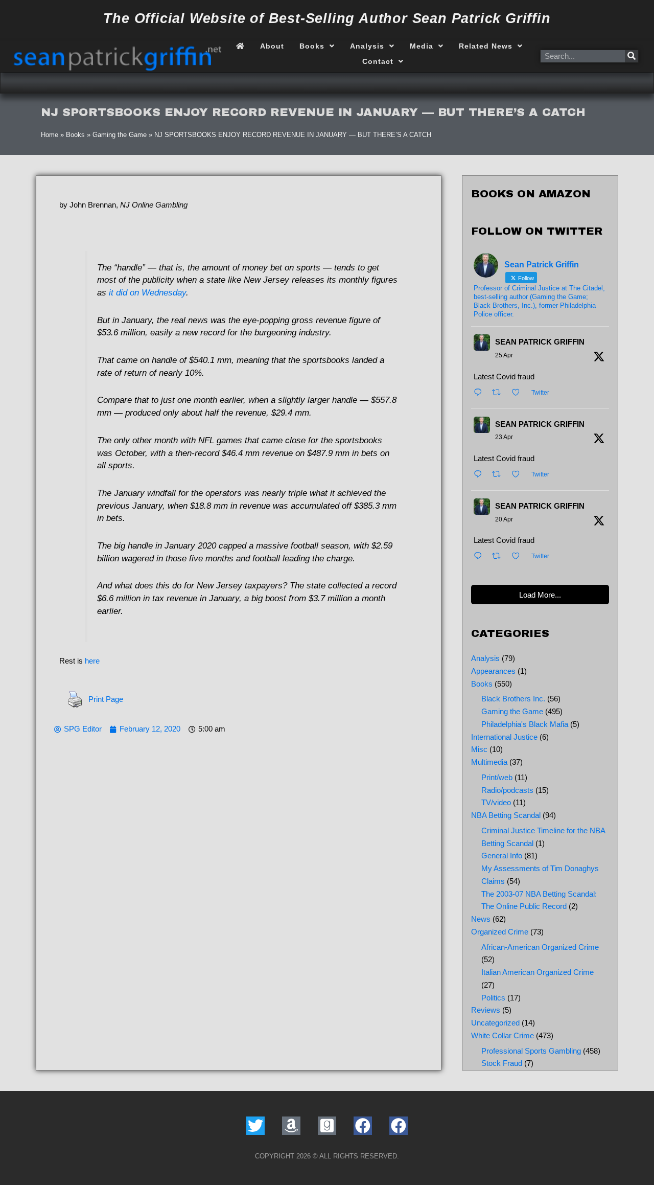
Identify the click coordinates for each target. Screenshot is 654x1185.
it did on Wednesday (147, 292)
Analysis (367, 46)
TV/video (496, 802)
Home (49, 135)
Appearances (493, 671)
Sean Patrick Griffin (540, 341)
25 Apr (504, 355)
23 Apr (504, 437)
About (272, 46)
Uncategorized (495, 1022)
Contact (377, 61)
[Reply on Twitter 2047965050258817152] (480, 393)
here (92, 660)
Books (311, 46)
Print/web (496, 777)
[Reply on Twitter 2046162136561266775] (480, 557)
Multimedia (489, 762)
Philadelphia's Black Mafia (524, 724)
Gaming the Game (119, 135)
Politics (493, 997)
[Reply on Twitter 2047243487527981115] (480, 475)
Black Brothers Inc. (513, 698)
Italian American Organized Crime (537, 972)
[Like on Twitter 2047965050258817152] (519, 393)
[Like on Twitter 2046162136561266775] (519, 557)
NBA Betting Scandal (506, 815)
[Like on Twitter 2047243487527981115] (519, 475)
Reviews (485, 1010)
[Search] (631, 56)
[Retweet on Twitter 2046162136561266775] (499, 557)
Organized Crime (499, 931)
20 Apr (504, 519)
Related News (485, 46)
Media (421, 46)
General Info (501, 855)
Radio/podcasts (507, 790)
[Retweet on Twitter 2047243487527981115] (499, 475)
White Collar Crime (502, 1035)
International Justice (504, 737)
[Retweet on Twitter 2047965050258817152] (499, 393)
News (481, 919)
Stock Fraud (501, 1063)
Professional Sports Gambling (531, 1050)
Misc (479, 749)
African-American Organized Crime (540, 947)
